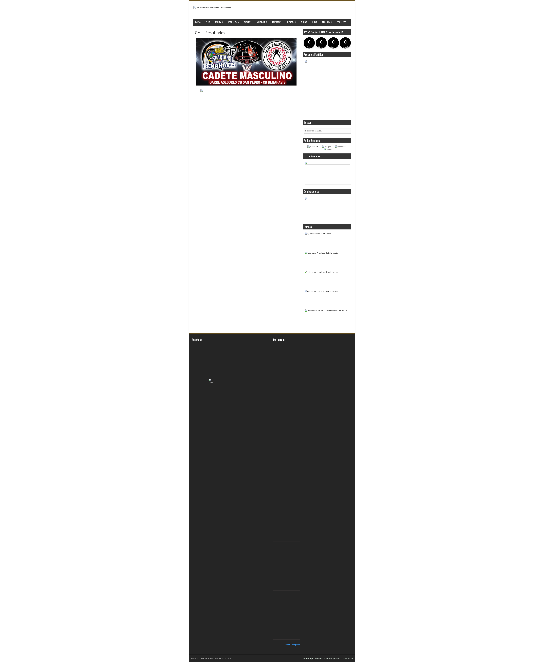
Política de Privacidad (323, 658)
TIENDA (304, 22)
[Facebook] (340, 146)
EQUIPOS (219, 22)
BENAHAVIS (327, 22)
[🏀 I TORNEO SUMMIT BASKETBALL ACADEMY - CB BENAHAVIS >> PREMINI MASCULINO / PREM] (288, 357)
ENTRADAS (291, 22)
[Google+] (326, 146)
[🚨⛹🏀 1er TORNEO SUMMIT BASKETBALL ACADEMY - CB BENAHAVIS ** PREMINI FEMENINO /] (288, 431)
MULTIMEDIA (262, 22)
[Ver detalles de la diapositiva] (327, 172)
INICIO (198, 22)
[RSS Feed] (312, 146)
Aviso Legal (308, 658)
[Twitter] (328, 149)
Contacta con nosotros (343, 658)
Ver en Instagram (292, 645)
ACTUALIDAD (233, 22)
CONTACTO (341, 22)
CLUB (208, 22)
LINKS (314, 22)
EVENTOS (247, 22)
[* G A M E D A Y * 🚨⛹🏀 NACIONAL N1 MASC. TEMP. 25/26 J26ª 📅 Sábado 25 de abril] (288, 627)
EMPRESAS (276, 22)
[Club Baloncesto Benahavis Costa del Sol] (212, 7)
